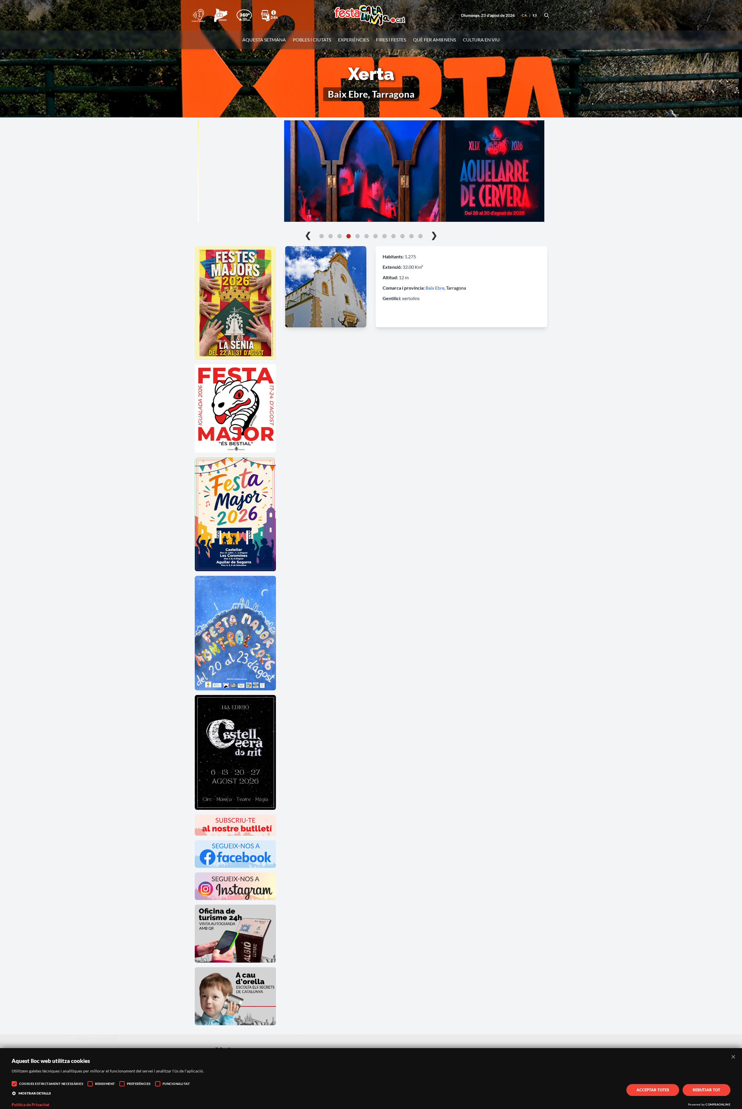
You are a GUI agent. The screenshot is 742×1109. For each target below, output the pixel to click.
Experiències (353, 39)
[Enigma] (221, 15)
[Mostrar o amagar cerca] (546, 15)
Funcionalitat (176, 1084)
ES (535, 15)
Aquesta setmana (264, 39)
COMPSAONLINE (717, 1104)
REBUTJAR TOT (706, 1090)
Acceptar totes (652, 1090)
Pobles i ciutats (312, 39)
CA (524, 15)
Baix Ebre (434, 288)
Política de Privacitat (30, 1104)
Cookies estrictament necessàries (51, 1084)
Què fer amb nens (434, 39)
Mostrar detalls (35, 1093)
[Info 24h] (269, 15)
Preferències (139, 1084)
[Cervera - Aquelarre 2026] (371, 171)
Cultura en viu (481, 39)
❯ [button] (434, 235)
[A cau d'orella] (198, 15)
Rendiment (105, 1084)
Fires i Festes (391, 39)
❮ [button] (308, 235)
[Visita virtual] (244, 15)
